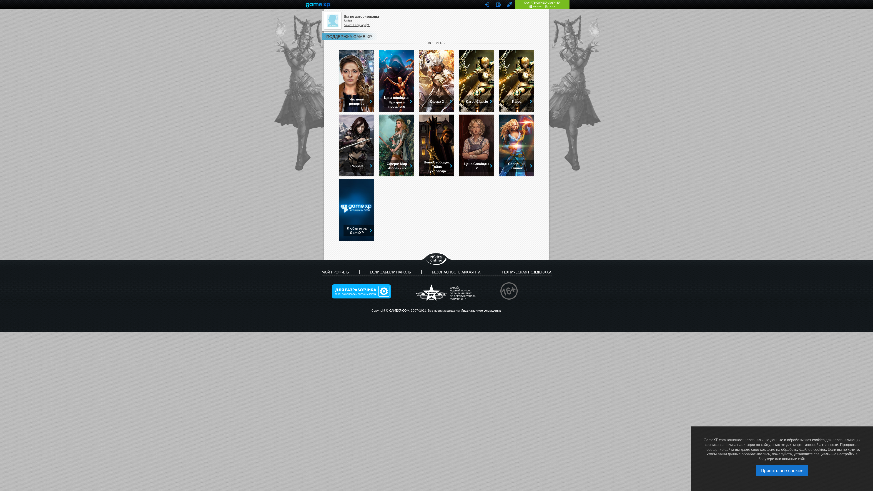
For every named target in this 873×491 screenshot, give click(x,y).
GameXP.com (399, 310)
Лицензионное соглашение (481, 310)
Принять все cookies (782, 470)
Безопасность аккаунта (456, 272)
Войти (348, 21)
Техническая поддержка (527, 272)
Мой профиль (335, 272)
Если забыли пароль (390, 272)
